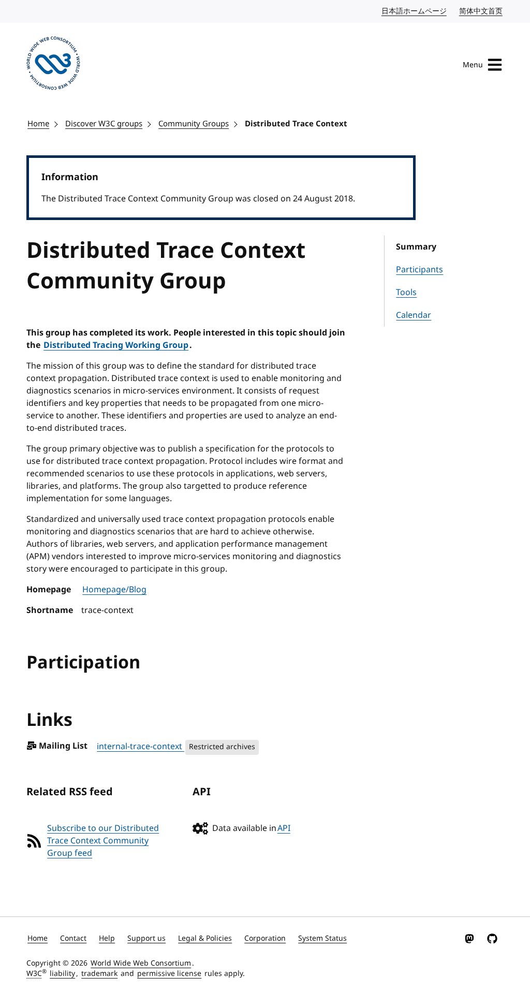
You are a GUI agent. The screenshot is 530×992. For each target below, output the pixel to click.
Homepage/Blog (114, 589)
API (283, 828)
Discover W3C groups (103, 123)
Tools (406, 292)
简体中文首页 (481, 11)
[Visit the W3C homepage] (53, 65)
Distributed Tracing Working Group (115, 345)
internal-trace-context (140, 746)
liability (62, 973)
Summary (416, 247)
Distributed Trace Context (296, 123)
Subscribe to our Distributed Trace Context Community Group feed (103, 840)
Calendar (413, 315)
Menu (473, 65)
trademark (99, 973)
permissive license (169, 973)
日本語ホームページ (414, 11)
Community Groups (193, 123)
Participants (419, 270)
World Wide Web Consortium (141, 963)
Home (38, 123)
